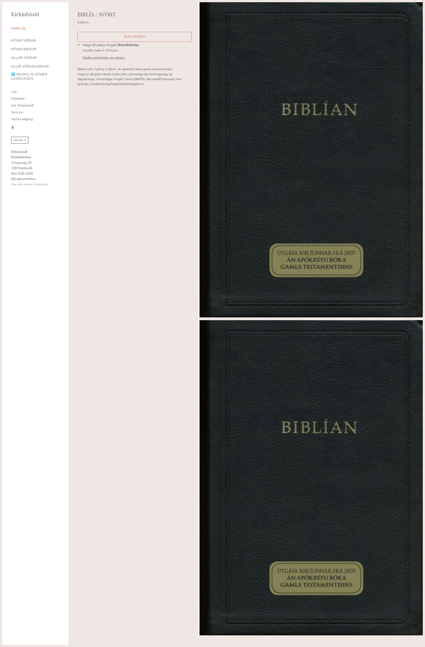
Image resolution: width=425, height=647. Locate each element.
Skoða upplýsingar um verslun (104, 58)
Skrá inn (17, 112)
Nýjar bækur (24, 49)
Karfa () (18, 28)
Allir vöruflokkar (30, 66)
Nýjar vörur (23, 41)
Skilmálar (18, 98)
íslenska (18, 140)
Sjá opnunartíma (23, 179)
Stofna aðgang (22, 119)
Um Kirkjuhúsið (22, 105)
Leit (14, 92)
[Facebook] (13, 128)
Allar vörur (24, 58)
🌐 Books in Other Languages (29, 76)
